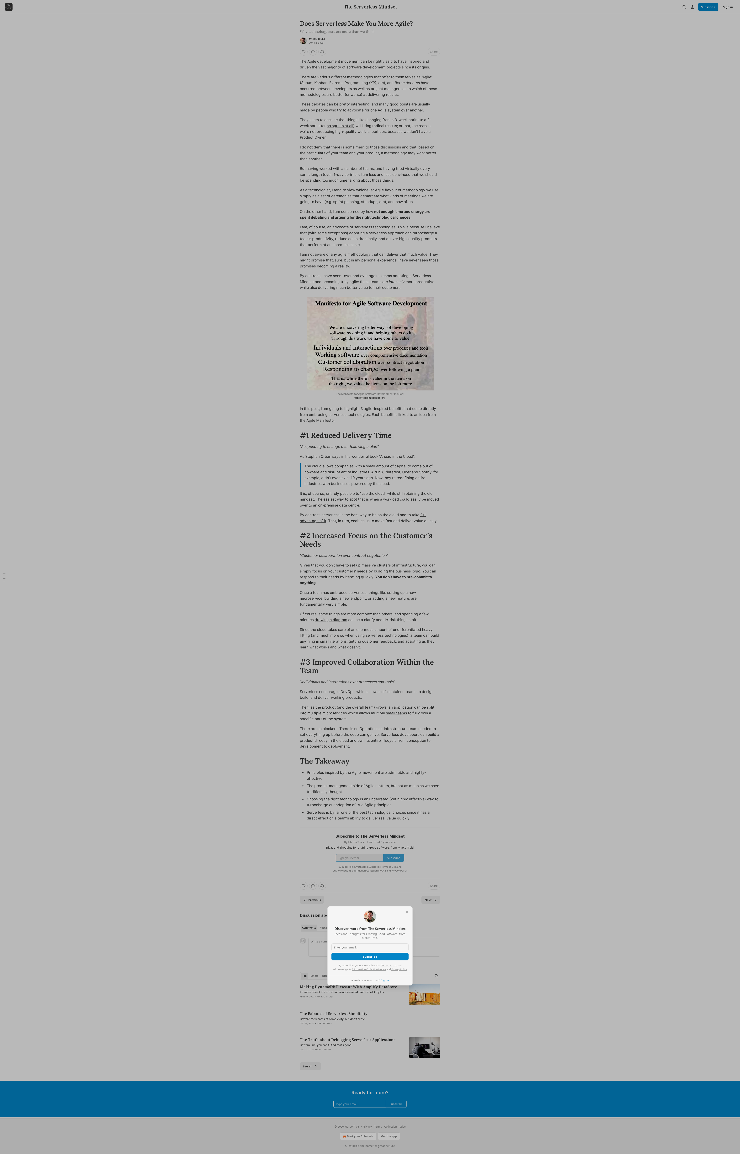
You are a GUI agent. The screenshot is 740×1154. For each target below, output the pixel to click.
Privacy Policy (399, 969)
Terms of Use (388, 965)
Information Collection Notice (369, 969)
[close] (407, 912)
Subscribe (370, 956)
